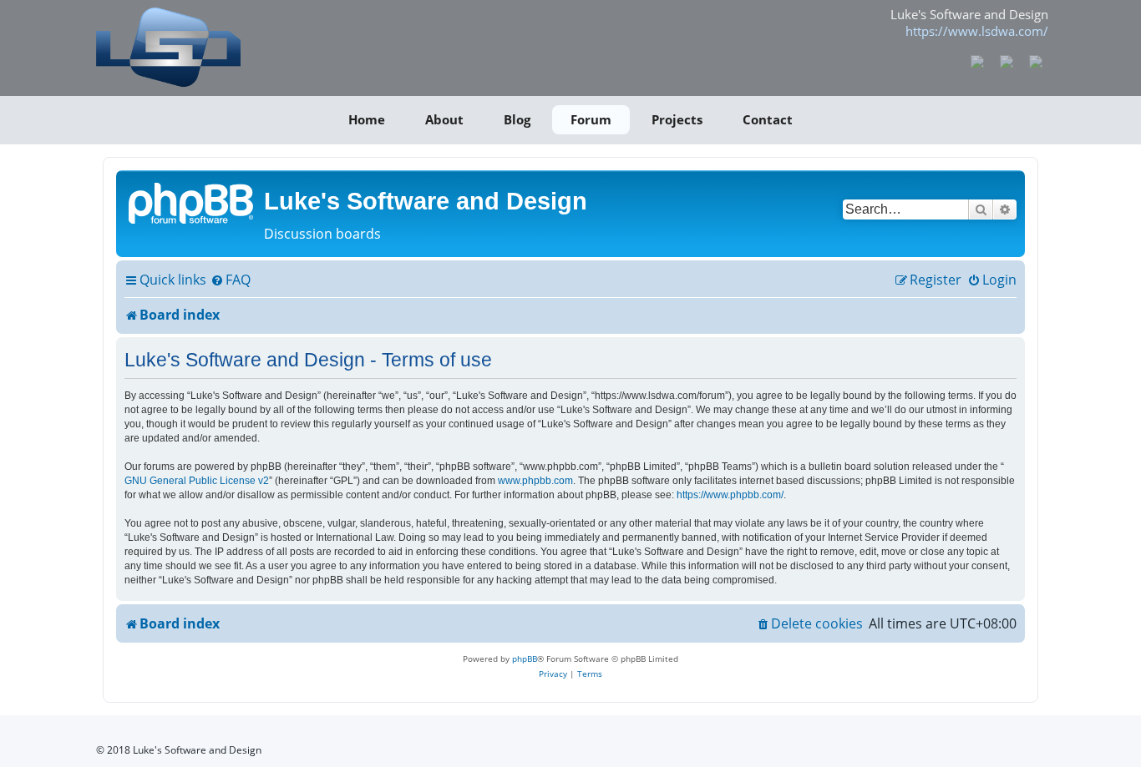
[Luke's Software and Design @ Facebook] (978, 60)
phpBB (524, 658)
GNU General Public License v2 (196, 481)
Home (366, 119)
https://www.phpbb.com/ (730, 495)
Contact (768, 119)
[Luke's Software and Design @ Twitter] (1035, 60)
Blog (517, 119)
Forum (590, 119)
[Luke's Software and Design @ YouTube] (1007, 60)
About (444, 119)
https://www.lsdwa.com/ (976, 31)
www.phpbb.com (535, 481)
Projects (677, 119)
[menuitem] (230, 280)
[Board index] (192, 202)
